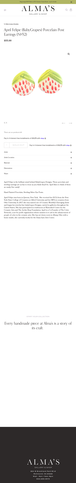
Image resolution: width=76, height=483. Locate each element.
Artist (6, 152)
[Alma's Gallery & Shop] (38, 10)
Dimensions (8, 168)
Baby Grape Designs (12, 24)
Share (6, 173)
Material (7, 163)
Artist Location (9, 157)
